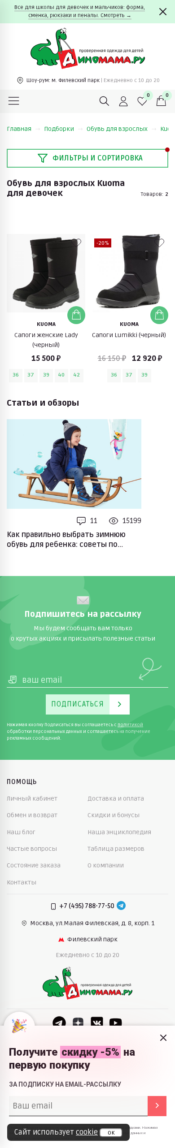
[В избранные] (76, 243)
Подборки (59, 129)
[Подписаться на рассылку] (157, 1106)
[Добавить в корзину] (76, 315)
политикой (130, 725)
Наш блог (21, 832)
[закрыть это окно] (163, 1038)
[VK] (97, 1023)
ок (111, 1132)
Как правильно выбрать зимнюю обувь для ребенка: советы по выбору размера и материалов (66, 540)
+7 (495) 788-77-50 (86, 906)
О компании (106, 865)
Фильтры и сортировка (97, 158)
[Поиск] (104, 101)
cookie (87, 1132)
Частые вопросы (32, 849)
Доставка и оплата (116, 798)
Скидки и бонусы (114, 815)
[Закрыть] (163, 11)
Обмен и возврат (32, 815)
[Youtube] (116, 1023)
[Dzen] (78, 1023)
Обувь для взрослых (117, 129)
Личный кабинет (32, 798)
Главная (19, 129)
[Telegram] (121, 906)
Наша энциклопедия (119, 832)
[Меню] (14, 101)
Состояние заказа (34, 865)
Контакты (21, 882)
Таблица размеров (116, 849)
